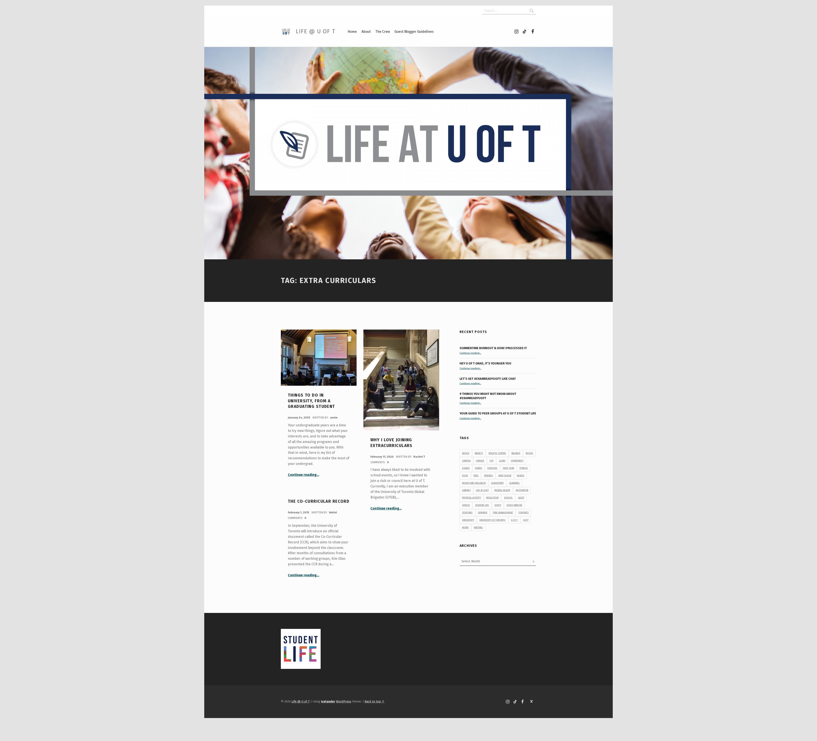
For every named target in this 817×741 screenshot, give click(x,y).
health (520, 475)
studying (467, 512)
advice (465, 453)
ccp (491, 460)
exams (478, 468)
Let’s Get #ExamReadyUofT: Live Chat (488, 379)
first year (508, 468)
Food (465, 475)
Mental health (502, 490)
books (529, 453)
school (508, 497)
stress (466, 505)
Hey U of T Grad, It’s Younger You (486, 363)
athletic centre (497, 453)
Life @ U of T (315, 31)
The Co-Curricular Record (318, 501)
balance (515, 453)
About (366, 32)
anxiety (479, 453)
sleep (521, 497)
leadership (497, 483)
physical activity (471, 497)
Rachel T (419, 456)
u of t (514, 520)
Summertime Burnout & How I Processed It (493, 348)
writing (478, 527)
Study (497, 505)
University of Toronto (492, 520)
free (475, 475)
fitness (524, 468)
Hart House (504, 475)
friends (488, 475)
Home (352, 32)
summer (482, 512)
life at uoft (482, 490)
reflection (492, 497)
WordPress (343, 701)
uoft (525, 520)
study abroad (514, 505)
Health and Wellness (474, 483)
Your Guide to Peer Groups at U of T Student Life (498, 413)
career (480, 460)
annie (334, 417)
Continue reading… (303, 475)
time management (503, 512)
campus (466, 460)
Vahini (333, 512)
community (517, 460)
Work (465, 527)
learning (514, 483)
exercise (492, 468)
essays (466, 468)
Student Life (482, 505)
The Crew (382, 32)
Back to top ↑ (374, 701)
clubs (502, 460)
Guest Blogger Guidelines (414, 32)
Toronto (523, 512)
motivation (522, 490)
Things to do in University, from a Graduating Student (311, 401)
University (468, 520)
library (466, 490)
